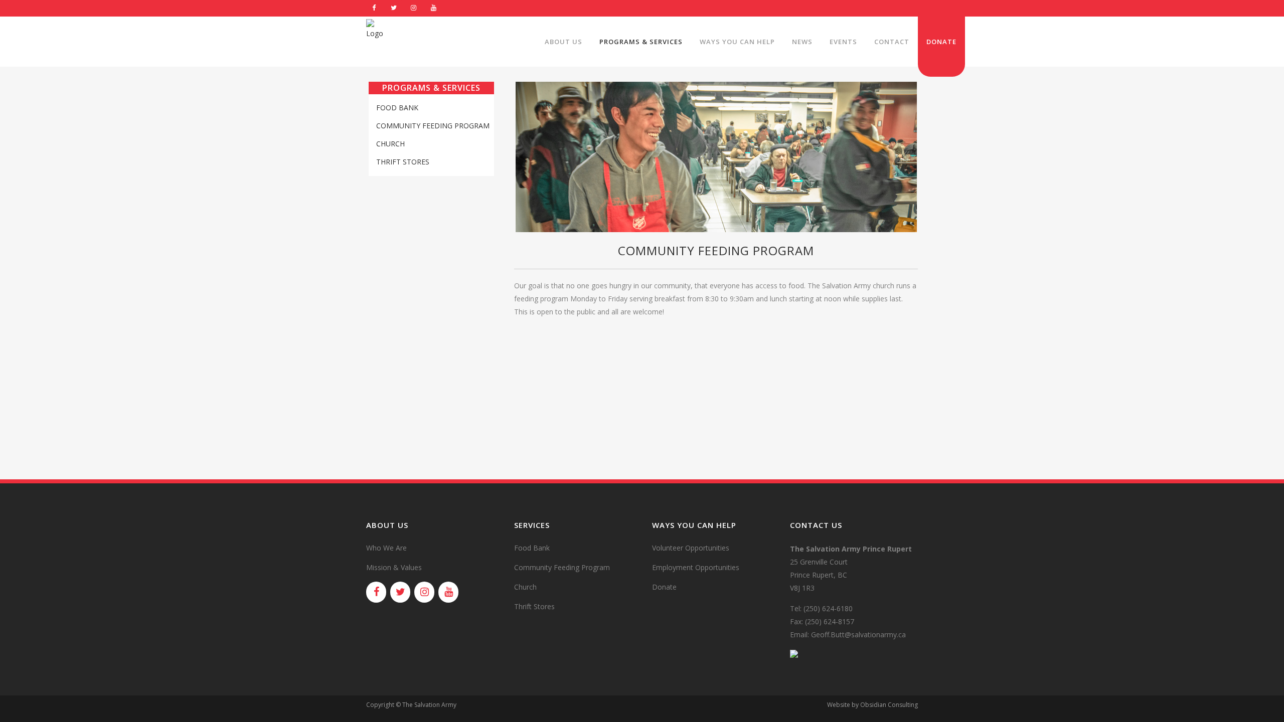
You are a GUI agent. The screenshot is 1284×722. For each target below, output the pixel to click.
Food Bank (397, 107)
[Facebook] (374, 8)
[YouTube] (434, 8)
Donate (664, 587)
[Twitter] (394, 8)
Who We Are (386, 548)
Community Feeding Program (433, 125)
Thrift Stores (402, 161)
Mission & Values (394, 567)
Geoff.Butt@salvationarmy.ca (858, 634)
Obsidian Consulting (889, 704)
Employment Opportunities (695, 567)
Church (390, 143)
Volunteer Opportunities (690, 548)
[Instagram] (414, 8)
